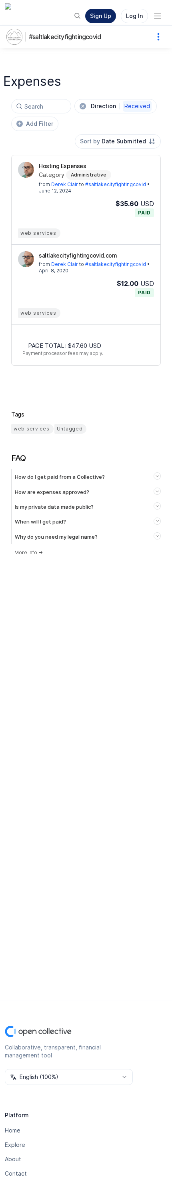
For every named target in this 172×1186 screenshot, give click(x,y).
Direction (120, 106)
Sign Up (100, 15)
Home (12, 1130)
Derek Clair (64, 184)
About (13, 1159)
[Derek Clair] (26, 170)
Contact (16, 1173)
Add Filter (39, 123)
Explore (15, 1144)
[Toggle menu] (157, 16)
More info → (28, 552)
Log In (134, 15)
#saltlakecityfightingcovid (65, 37)
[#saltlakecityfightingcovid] (16, 37)
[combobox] (118, 141)
